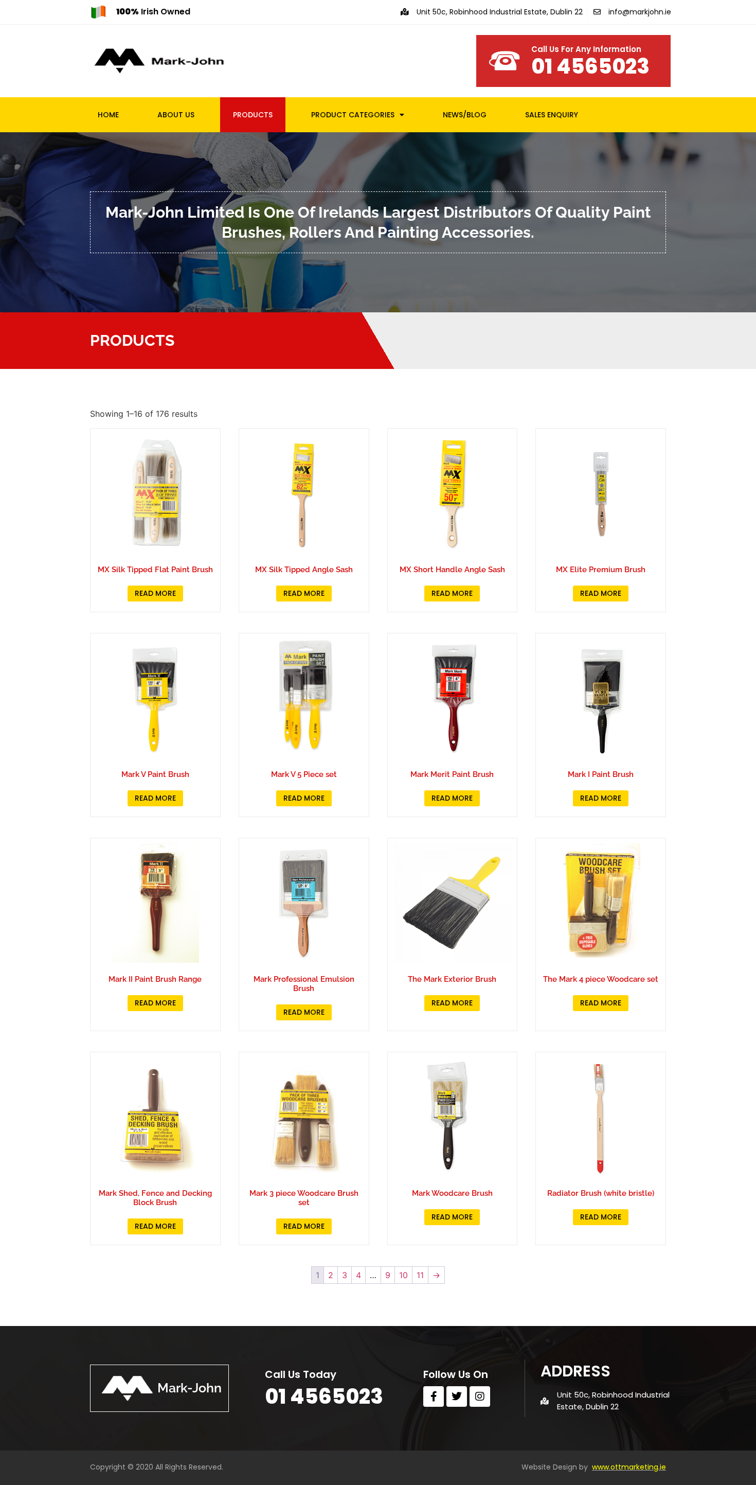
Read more (155, 593)
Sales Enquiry (551, 115)
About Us (175, 115)
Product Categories (352, 115)
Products (253, 115)
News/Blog (465, 115)
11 (420, 1275)
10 (403, 1275)
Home (108, 115)
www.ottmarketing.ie (629, 1467)
